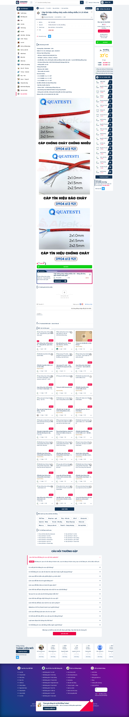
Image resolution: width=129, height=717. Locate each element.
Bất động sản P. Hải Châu (49, 675)
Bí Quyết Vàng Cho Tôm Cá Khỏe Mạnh (83, 410)
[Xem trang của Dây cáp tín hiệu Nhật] (38, 415)
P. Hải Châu (21, 677)
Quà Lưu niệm (70, 688)
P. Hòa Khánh (22, 690)
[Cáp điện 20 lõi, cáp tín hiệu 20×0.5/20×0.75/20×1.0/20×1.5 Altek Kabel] (64, 490)
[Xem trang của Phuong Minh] (38, 349)
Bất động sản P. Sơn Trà (49, 688)
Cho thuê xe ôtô (71, 672)
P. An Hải (48, 8)
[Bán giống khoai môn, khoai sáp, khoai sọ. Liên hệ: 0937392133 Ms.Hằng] (64, 336)
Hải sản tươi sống (71, 682)
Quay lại (88, 8)
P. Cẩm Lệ (21, 682)
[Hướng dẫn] (31, 2)
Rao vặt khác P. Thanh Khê (72, 541)
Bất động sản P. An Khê (49, 693)
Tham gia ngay (103, 177)
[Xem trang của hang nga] (57, 349)
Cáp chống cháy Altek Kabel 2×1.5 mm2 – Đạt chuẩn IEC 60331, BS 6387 (83, 365)
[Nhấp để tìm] (82, 2)
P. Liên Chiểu (22, 693)
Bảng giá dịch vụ (96, 677)
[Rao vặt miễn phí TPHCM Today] (104, 69)
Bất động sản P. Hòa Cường (50, 677)
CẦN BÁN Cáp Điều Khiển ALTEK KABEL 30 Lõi (82, 388)
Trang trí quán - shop (72, 685)
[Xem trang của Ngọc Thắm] (38, 371)
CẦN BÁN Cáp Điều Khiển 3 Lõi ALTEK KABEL (45, 365)
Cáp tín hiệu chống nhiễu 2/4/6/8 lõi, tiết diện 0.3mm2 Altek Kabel (83, 454)
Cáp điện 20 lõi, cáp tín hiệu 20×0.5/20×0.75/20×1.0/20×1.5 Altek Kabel (64, 498)
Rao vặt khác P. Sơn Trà (45, 541)
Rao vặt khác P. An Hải (71, 534)
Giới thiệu (94, 672)
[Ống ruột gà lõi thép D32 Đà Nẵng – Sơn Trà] (45, 402)
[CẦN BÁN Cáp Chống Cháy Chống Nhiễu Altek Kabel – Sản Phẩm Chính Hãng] (64, 446)
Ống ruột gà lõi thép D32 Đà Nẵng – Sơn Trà (44, 410)
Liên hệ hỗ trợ (95, 685)
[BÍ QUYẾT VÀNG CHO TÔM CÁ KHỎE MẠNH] (84, 402)
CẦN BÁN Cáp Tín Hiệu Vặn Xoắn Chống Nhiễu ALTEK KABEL (63, 410)
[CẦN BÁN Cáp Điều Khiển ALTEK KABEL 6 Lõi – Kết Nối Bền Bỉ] (84, 424)
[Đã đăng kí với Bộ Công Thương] (101, 690)
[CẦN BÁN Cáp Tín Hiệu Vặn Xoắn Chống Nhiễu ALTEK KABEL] (64, 402)
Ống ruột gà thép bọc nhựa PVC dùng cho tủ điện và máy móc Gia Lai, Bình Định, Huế (64, 432)
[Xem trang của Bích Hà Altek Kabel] (77, 459)
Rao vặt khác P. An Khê (44, 536)
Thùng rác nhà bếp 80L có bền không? (84, 343)
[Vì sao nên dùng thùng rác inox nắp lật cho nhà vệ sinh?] (84, 490)
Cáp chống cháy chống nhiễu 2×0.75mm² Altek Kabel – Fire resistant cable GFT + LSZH (45, 388)
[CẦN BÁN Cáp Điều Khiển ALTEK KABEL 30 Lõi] (84, 380)
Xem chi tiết (58, 281)
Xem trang (41, 656)
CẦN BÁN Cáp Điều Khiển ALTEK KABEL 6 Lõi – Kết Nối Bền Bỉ (83, 432)
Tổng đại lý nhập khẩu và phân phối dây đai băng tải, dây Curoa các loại (45, 432)
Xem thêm (64, 509)
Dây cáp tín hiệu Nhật (104, 22)
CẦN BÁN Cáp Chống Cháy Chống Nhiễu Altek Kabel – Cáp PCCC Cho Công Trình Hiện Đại (84, 476)
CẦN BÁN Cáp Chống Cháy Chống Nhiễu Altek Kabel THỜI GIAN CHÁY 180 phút (45, 454)
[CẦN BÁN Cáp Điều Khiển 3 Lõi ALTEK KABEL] (45, 358)
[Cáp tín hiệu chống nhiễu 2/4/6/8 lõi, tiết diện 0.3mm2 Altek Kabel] (84, 446)
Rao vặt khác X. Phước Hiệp (46, 543)
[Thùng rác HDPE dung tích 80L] (64, 380)
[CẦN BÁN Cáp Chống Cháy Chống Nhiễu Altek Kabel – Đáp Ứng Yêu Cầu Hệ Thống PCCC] (45, 468)
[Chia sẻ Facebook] (49, 36)
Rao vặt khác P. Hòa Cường (72, 537)
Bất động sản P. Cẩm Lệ (49, 690)
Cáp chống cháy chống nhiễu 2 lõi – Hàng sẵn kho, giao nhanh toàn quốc (70, 274)
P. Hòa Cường (22, 685)
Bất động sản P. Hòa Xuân (49, 696)
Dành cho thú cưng (72, 690)
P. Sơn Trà (21, 680)
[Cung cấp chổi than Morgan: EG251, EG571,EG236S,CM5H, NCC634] (64, 468)
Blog (93, 680)
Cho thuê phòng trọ (72, 675)
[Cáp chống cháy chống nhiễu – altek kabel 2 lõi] (45, 490)
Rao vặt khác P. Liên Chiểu (72, 539)
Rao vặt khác (56, 8)
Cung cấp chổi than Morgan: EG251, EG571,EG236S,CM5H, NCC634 (64, 476)
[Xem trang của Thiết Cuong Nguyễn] (38, 437)
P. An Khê (21, 696)
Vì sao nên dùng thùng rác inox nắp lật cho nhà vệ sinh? (84, 498)
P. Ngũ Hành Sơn (23, 688)
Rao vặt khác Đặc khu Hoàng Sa (47, 534)
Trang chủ (41, 8)
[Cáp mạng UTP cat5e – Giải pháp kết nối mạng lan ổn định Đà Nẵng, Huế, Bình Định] (64, 358)
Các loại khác (64, 8)
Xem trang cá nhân (104, 31)
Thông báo (94, 675)
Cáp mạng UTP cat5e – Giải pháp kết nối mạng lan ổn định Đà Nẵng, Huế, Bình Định (64, 365)
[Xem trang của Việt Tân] (77, 349)
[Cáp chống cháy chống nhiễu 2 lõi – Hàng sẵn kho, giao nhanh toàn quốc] (44, 278)
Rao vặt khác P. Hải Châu (45, 537)
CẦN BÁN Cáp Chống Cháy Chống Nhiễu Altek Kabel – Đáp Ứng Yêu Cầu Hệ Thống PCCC (44, 476)
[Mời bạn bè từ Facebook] (103, 188)
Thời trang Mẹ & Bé (72, 693)
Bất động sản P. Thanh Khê (50, 680)
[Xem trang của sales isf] (77, 415)
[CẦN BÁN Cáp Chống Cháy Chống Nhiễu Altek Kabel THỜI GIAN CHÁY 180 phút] (45, 446)
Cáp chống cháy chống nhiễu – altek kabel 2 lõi (45, 498)
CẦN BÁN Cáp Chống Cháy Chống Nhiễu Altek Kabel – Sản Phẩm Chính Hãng (64, 454)
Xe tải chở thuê (71, 677)
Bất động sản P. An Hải (48, 672)
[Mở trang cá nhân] (98, 82)
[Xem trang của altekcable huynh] (38, 503)
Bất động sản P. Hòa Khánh (50, 685)
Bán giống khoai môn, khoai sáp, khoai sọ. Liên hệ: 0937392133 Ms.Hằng (63, 343)
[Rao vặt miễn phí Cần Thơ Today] (104, 73)
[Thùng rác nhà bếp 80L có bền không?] (84, 336)
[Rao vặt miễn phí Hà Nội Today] (105, 71)
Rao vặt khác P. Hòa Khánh (46, 539)
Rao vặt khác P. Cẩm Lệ (71, 536)
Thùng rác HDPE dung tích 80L (64, 387)
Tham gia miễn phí (49, 708)
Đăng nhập (89, 304)
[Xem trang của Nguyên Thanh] (77, 371)
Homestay (70, 680)
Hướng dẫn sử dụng (97, 682)
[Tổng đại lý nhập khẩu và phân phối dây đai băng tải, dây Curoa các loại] (45, 424)
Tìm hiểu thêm (105, 185)
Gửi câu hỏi (64, 633)
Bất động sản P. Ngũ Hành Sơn (50, 682)
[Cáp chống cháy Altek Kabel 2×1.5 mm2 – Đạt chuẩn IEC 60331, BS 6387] (84, 358)
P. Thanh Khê (22, 675)
